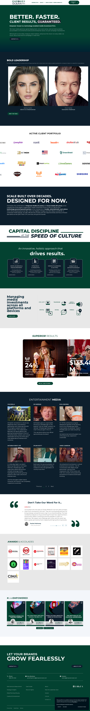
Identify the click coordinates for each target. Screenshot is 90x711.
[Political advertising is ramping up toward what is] (74, 613)
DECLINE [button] (65, 706)
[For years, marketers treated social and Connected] (35, 613)
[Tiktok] (80, 686)
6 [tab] (57, 525)
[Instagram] (76, 686)
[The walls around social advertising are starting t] (16, 613)
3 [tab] (53, 525)
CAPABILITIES (35, 2)
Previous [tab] (61, 524)
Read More (74, 702)
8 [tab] (60, 525)
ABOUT (41, 2)
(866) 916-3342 (12, 678)
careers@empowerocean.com (69, 678)
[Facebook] (78, 686)
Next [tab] (64, 524)
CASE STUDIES (49, 2)
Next (52, 486)
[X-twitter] (82, 686)
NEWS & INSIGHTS (57, 2)
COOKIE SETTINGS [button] (82, 706)
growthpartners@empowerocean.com (37, 678)
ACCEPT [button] (59, 706)
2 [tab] (52, 525)
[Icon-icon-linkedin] (73, 686)
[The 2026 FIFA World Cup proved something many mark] (54, 613)
